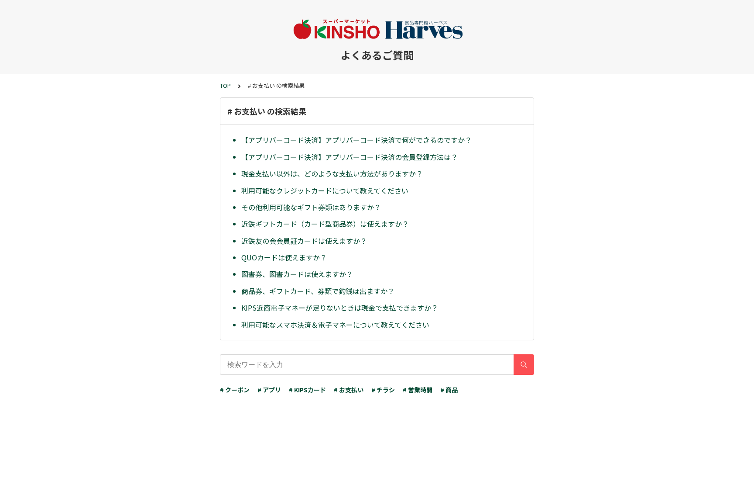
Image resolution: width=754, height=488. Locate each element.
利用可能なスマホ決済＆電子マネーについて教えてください (335, 324)
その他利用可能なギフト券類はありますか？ (311, 207)
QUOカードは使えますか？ (284, 257)
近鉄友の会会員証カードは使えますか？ (304, 240)
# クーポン (235, 389)
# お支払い (348, 389)
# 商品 (449, 389)
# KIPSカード (307, 389)
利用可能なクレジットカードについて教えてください (324, 190)
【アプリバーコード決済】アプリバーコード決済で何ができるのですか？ (356, 140)
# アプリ (269, 389)
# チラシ (383, 389)
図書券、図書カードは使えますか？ (297, 274)
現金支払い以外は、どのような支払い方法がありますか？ (332, 173)
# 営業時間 (417, 389)
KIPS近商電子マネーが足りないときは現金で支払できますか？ (339, 307)
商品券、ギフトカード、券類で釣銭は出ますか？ (317, 291)
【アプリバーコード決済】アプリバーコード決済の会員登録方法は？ (349, 157)
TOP (225, 85)
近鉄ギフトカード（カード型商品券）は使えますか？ (325, 223)
